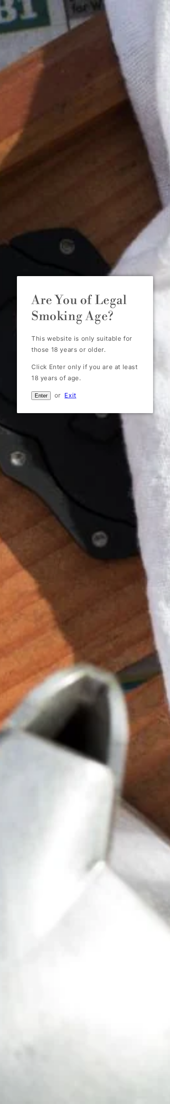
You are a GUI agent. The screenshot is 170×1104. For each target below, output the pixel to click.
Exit (70, 395)
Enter (41, 396)
